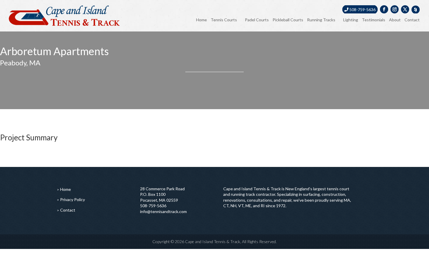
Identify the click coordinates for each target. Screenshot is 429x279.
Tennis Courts (224, 19)
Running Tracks (321, 19)
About (395, 19)
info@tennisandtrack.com (163, 211)
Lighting (350, 19)
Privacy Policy (72, 199)
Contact (412, 19)
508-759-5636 (362, 9)
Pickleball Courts (288, 19)
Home (201, 19)
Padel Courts (257, 19)
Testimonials (373, 19)
